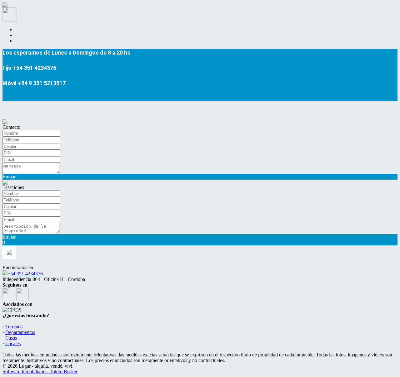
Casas (11, 338)
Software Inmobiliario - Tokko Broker (40, 371)
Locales (13, 343)
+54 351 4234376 (25, 273)
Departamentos (20, 332)
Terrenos (13, 326)
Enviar (9, 176)
